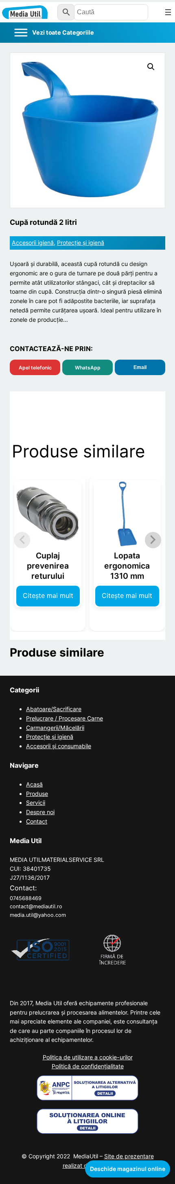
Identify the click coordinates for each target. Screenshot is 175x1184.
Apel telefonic (35, 368)
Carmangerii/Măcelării (55, 727)
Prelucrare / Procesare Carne (64, 718)
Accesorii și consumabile (58, 745)
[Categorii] (54, 32)
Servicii (35, 802)
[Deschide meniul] (168, 12)
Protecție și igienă (80, 242)
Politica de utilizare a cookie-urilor (88, 1057)
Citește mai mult (48, 595)
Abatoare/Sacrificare (53, 708)
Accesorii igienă (33, 242)
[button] (151, 66)
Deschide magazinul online (127, 1168)
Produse (37, 793)
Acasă (34, 784)
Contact (36, 821)
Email (140, 367)
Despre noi (40, 811)
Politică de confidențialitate (88, 1066)
